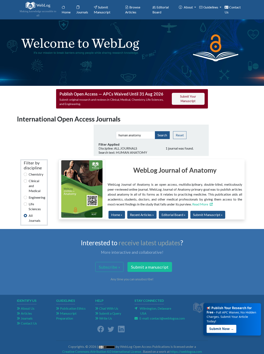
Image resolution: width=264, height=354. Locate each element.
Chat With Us (108, 308)
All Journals (34, 218)
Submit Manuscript (102, 9)
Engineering (37, 197)
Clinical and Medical (34, 186)
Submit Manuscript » (208, 215)
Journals (82, 12)
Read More (200, 204)
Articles (26, 313)
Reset (180, 135)
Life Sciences (35, 206)
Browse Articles (132, 9)
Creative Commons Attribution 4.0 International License (101, 351)
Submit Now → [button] (221, 328)
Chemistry (36, 174)
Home (68, 12)
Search (162, 135)
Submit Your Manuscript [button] (188, 99)
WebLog (38, 10)
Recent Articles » (142, 215)
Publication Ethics (73, 308)
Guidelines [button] (211, 7)
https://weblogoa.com (186, 351)
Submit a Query (110, 313)
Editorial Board (160, 9)
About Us (27, 308)
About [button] (188, 7)
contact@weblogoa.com (167, 318)
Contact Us (233, 9)
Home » (116, 215)
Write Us (105, 318)
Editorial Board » (173, 215)
